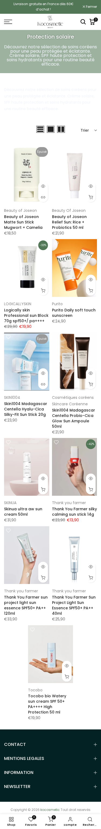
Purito (57, 304)
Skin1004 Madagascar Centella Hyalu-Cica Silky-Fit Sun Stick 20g (25, 409)
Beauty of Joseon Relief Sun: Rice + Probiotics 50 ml (69, 222)
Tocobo (35, 690)
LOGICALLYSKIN (17, 304)
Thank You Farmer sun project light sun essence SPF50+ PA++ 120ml (26, 605)
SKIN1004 (12, 397)
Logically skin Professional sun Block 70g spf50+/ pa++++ (26, 315)
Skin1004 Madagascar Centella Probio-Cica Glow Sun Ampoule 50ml (73, 418)
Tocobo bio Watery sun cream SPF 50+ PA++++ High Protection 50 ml (47, 704)
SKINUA (10, 502)
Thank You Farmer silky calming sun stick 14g (74, 511)
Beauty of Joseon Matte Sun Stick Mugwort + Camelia (23, 222)
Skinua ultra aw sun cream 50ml (23, 511)
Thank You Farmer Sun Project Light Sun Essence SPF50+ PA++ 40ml (74, 605)
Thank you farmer (69, 502)
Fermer (91, 6)
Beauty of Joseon (20, 210)
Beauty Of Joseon (69, 210)
